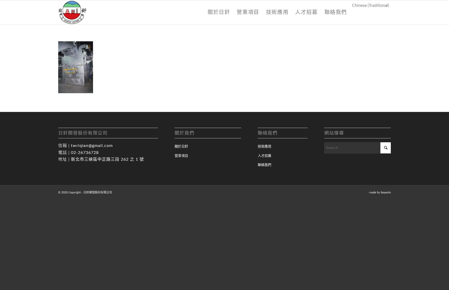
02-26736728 (85, 153)
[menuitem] (218, 12)
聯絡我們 (264, 165)
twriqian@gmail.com (92, 146)
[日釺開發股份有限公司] (72, 12)
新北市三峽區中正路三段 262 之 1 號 (107, 159)
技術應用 (264, 146)
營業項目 (181, 156)
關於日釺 (181, 146)
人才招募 (264, 156)
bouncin (386, 192)
